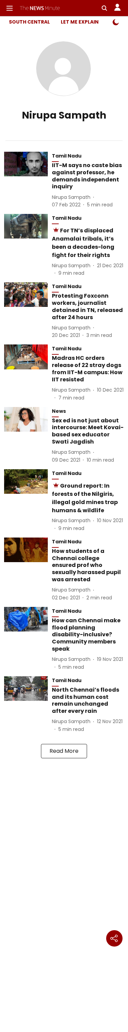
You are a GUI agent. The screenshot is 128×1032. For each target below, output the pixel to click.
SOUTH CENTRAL (29, 21)
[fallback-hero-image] (28, 180)
